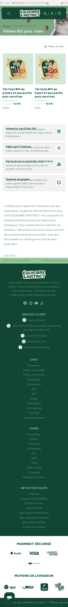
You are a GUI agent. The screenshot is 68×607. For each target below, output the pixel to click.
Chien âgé (34, 472)
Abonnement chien (34, 477)
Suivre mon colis (36, 341)
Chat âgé (34, 412)
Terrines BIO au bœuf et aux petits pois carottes (49, 92)
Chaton (34, 398)
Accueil (7, 26)
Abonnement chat (34, 417)
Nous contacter (37, 320)
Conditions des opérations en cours (24, 602)
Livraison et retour (36, 335)
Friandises (34, 379)
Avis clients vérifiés (34, 522)
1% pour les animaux (34, 526)
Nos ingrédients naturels (34, 517)
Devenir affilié (34, 507)
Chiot (34, 462)
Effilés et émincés (34, 374)
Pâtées (34, 439)
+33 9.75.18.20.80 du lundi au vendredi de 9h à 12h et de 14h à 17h (36, 327)
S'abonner (34, 493)
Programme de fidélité (34, 498)
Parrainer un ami (34, 503)
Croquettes (34, 365)
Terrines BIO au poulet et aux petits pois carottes (17, 92)
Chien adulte (34, 467)
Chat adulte (34, 403)
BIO (34, 389)
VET (34, 393)
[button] (9, 13)
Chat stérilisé (34, 408)
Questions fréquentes (37, 347)
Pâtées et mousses (34, 370)
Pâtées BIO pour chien (24, 26)
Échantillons (34, 384)
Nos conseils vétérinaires (34, 512)
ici (43, 2)
